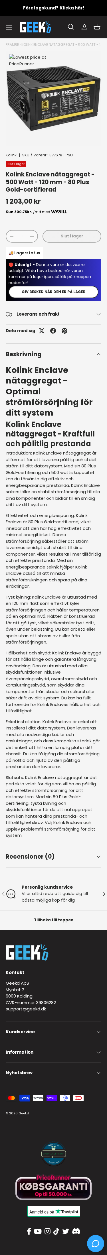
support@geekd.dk (26, 1009)
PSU (69, 155)
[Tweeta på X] (41, 331)
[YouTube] (38, 1231)
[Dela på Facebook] (53, 331)
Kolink (11, 155)
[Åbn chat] (95, 1243)
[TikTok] (56, 1231)
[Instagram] (48, 1231)
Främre (12, 44)
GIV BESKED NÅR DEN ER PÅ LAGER (54, 291)
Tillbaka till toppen (53, 920)
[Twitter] (65, 1231)
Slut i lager (72, 236)
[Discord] (76, 1231)
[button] (97, 27)
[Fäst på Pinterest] (64, 331)
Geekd (24, 1113)
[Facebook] (29, 1231)
